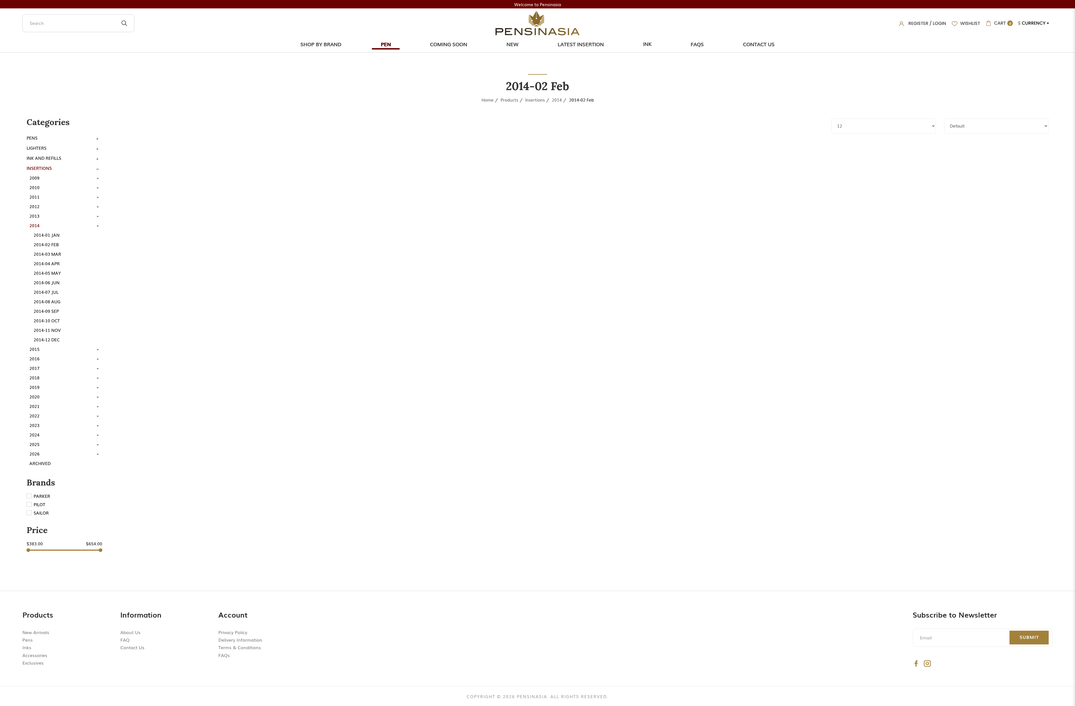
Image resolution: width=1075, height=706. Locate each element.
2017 (34, 368)
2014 (557, 100)
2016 (34, 358)
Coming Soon (448, 44)
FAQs (224, 655)
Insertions (535, 100)
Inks (26, 647)
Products (509, 100)
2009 (34, 178)
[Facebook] (916, 663)
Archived (40, 463)
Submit (1029, 637)
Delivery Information (240, 639)
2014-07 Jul (46, 292)
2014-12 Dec (47, 339)
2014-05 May (47, 273)
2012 (34, 206)
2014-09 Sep (46, 311)
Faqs (697, 44)
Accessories (34, 655)
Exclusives (33, 662)
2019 (34, 387)
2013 (34, 216)
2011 (34, 197)
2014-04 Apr (47, 263)
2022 (34, 415)
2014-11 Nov (47, 330)
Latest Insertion (581, 44)
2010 (34, 187)
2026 (34, 454)
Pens (32, 138)
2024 (34, 434)
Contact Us (759, 44)
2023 (34, 425)
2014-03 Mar (47, 254)
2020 (34, 396)
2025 (34, 444)
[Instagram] (927, 663)
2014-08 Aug (47, 301)
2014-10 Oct (47, 320)
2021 (34, 406)
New (512, 44)
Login (939, 23)
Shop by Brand (321, 44)
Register (918, 23)
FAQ (125, 639)
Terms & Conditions (239, 647)
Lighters (36, 148)
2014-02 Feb (581, 100)
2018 (34, 377)
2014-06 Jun (47, 282)
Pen (386, 44)
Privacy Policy (232, 632)
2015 (34, 349)
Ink (647, 43)
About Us (130, 632)
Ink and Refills (44, 158)
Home (488, 100)
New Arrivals (35, 632)
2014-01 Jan (47, 235)
